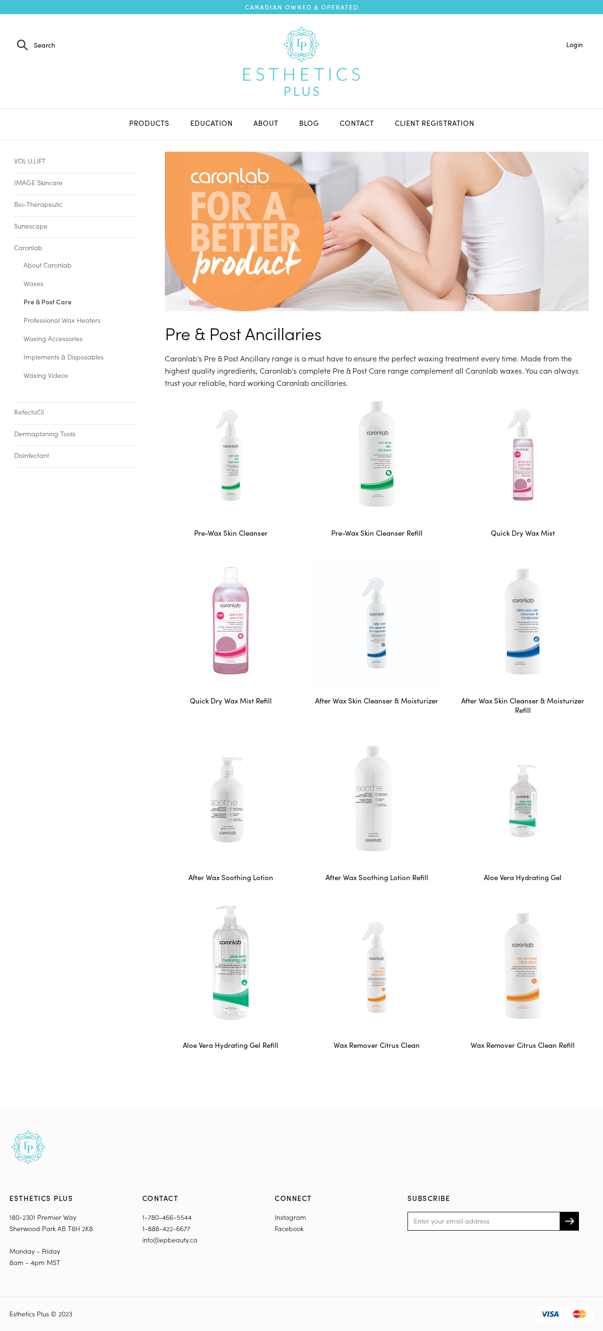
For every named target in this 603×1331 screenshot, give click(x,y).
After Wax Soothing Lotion (230, 877)
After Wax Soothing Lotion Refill (377, 877)
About (265, 123)
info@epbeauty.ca (169, 1239)
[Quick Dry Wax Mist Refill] (231, 623)
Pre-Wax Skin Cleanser (231, 533)
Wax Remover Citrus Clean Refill (523, 1045)
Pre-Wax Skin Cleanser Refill (377, 533)
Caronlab (28, 247)
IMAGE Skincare (38, 182)
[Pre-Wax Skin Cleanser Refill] (377, 455)
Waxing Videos (46, 375)
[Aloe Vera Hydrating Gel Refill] (231, 967)
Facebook (289, 1228)
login (574, 44)
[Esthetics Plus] (301, 60)
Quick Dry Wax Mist (523, 533)
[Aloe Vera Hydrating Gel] (523, 800)
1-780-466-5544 (167, 1217)
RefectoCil (29, 412)
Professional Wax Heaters (62, 320)
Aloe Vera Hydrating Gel (523, 877)
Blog (309, 123)
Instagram (290, 1217)
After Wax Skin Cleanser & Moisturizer (376, 700)
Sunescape (31, 225)
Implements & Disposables (64, 356)
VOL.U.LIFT (30, 160)
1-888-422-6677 (166, 1228)
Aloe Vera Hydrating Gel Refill (230, 1045)
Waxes (33, 283)
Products (149, 123)
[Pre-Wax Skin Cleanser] (231, 455)
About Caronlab (48, 265)
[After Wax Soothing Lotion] (231, 800)
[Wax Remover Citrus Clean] (377, 967)
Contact (357, 123)
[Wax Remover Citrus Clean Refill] (523, 967)
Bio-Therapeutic (38, 204)
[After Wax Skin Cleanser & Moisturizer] (377, 623)
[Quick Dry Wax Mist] (523, 455)
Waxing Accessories (53, 338)
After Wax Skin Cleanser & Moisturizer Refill (522, 705)
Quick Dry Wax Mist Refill (231, 700)
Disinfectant (31, 455)
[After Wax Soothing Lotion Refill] (377, 800)
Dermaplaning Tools (44, 433)
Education (211, 123)
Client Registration (434, 123)
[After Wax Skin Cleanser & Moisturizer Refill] (523, 623)
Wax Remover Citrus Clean (377, 1045)
